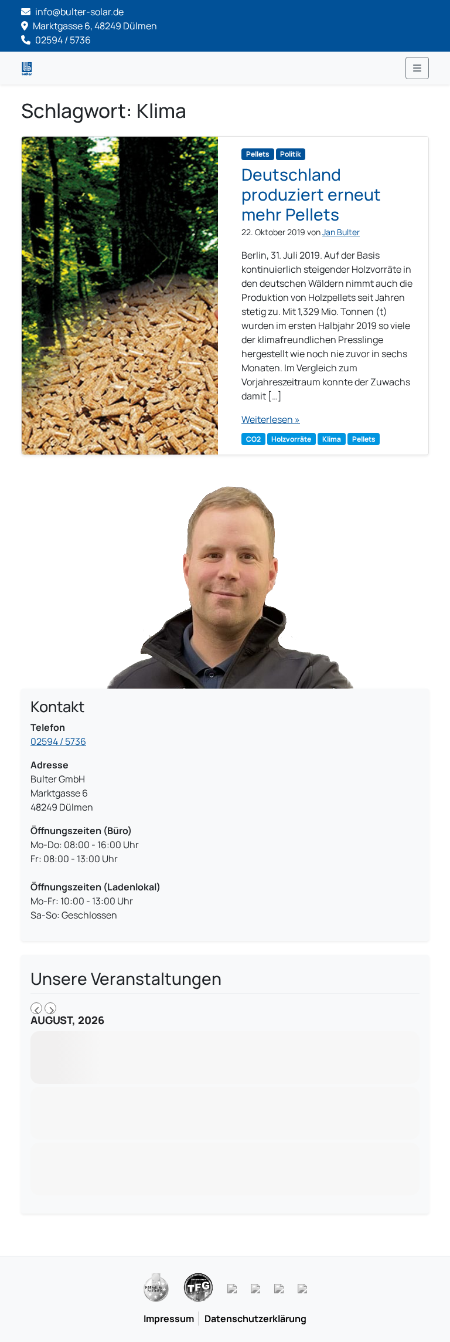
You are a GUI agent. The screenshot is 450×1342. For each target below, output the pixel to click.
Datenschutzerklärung (255, 1318)
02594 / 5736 (62, 39)
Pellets (258, 154)
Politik (290, 154)
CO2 (253, 439)
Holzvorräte (291, 439)
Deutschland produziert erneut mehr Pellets (311, 194)
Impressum (169, 1318)
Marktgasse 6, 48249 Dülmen (94, 25)
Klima (331, 439)
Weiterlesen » (270, 419)
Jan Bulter (341, 232)
